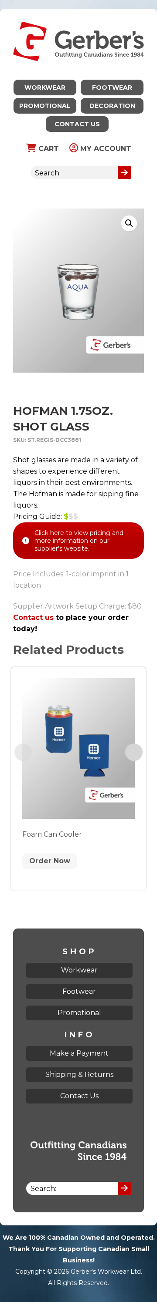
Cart (47, 149)
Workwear (44, 87)
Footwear (112, 87)
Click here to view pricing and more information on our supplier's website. (78, 540)
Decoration (112, 106)
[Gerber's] (78, 14)
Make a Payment (79, 1053)
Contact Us (77, 124)
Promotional (45, 106)
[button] (129, 223)
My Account (104, 149)
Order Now (49, 861)
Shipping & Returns (79, 1074)
